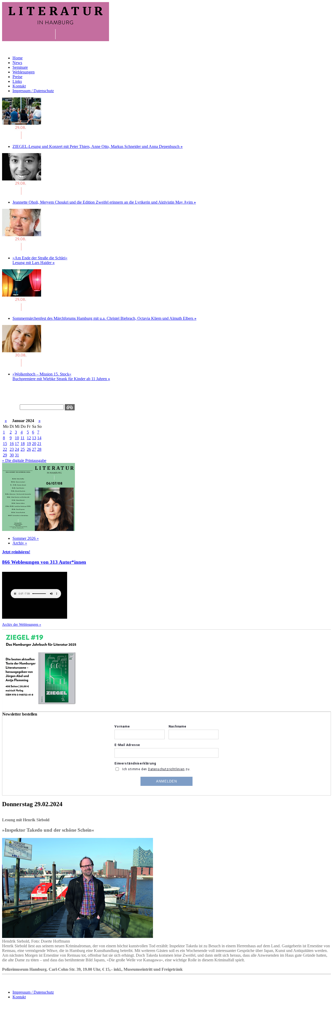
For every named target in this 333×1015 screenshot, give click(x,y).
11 (22, 438)
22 (5, 449)
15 (5, 443)
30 (12, 455)
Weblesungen (23, 72)
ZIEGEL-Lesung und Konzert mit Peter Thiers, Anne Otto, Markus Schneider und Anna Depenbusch (97, 146)
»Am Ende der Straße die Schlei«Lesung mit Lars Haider (39, 260)
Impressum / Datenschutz (33, 91)
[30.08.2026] (21, 365)
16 (12, 443)
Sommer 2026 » (25, 538)
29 (5, 455)
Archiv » (19, 543)
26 (29, 449)
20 (34, 443)
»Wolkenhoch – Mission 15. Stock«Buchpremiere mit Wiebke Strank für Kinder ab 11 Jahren (61, 376)
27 (34, 449)
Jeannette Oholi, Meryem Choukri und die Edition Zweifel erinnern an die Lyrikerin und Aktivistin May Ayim (104, 202)
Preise (17, 76)
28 (39, 449)
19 (29, 443)
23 (12, 449)
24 (17, 449)
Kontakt (19, 86)
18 (23, 443)
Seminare (20, 67)
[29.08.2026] (21, 137)
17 (17, 443)
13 (34, 438)
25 (23, 449)
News (17, 62)
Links (17, 81)
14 (39, 438)
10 (17, 438)
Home (17, 58)
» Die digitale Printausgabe (24, 460)
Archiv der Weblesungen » (21, 624)
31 (17, 455)
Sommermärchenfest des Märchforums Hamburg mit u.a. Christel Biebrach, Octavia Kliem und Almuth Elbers (104, 318)
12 (29, 438)
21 (39, 443)
